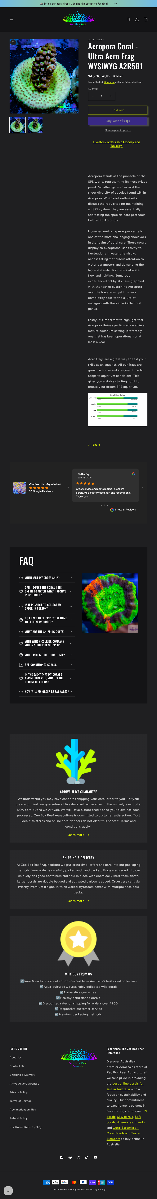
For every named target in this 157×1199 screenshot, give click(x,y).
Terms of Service (21, 1101)
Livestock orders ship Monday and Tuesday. (116, 143)
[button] (11, 19)
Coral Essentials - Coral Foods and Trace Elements (123, 1133)
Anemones (125, 1122)
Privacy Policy (19, 1092)
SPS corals (125, 1117)
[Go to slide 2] (102, 505)
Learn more (75, 835)
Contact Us (17, 1066)
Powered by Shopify (95, 1189)
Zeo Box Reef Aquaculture (72, 1189)
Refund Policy (19, 1118)
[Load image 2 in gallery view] (35, 125)
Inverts (140, 1122)
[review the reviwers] (133, 474)
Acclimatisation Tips (23, 1109)
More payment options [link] (118, 130)
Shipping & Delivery (22, 1074)
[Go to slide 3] (105, 505)
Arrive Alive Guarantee (24, 1083)
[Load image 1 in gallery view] (17, 125)
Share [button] (96, 444)
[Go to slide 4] (108, 505)
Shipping (109, 82)
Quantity (93, 88)
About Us (16, 1057)
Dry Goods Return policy (26, 1127)
